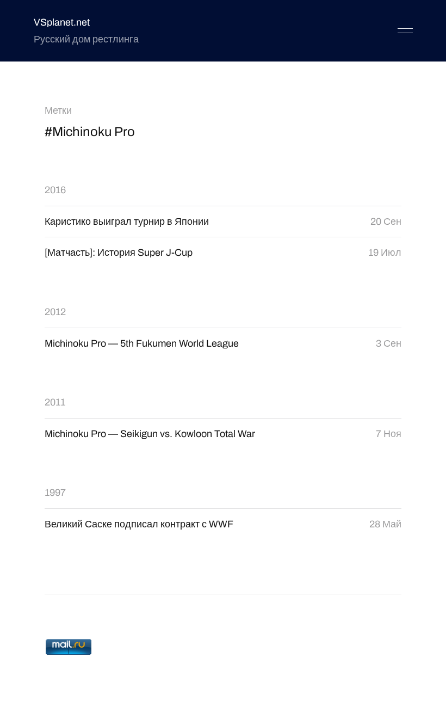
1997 (55, 492)
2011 (55, 402)
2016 (55, 190)
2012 (55, 311)
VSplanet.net (62, 22)
